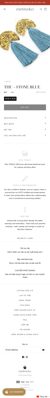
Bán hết (25, 107)
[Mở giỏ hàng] (45, 9)
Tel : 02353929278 (25, 385)
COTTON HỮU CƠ (25, 290)
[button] (43, 396)
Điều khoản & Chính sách (25, 334)
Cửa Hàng (25, 305)
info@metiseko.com (25, 387)
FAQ (25, 320)
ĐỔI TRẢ (8, 130)
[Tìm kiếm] (41, 9)
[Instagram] (27, 357)
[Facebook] (23, 357)
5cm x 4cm (10, 99)
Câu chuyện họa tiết (15, 135)
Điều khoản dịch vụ (25, 310)
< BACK (7, 81)
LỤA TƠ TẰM (25, 295)
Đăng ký (43, 350)
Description (10, 118)
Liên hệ (25, 325)
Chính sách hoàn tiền (25, 315)
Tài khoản (25, 329)
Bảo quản (9, 124)
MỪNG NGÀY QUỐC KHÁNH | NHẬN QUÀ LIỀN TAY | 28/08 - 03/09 (25, 2)
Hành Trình (25, 300)
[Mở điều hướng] (5, 9)
